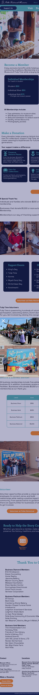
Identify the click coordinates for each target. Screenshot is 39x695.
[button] (3, 320)
